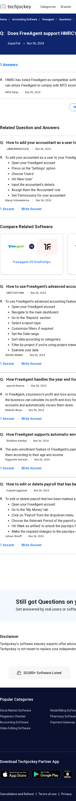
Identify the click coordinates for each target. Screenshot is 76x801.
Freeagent (48, 19)
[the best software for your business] (15, 8)
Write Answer (31, 209)
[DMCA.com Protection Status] (67, 777)
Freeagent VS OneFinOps (31, 262)
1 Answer (7, 209)
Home (3, 19)
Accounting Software (24, 19)
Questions (65, 19)
